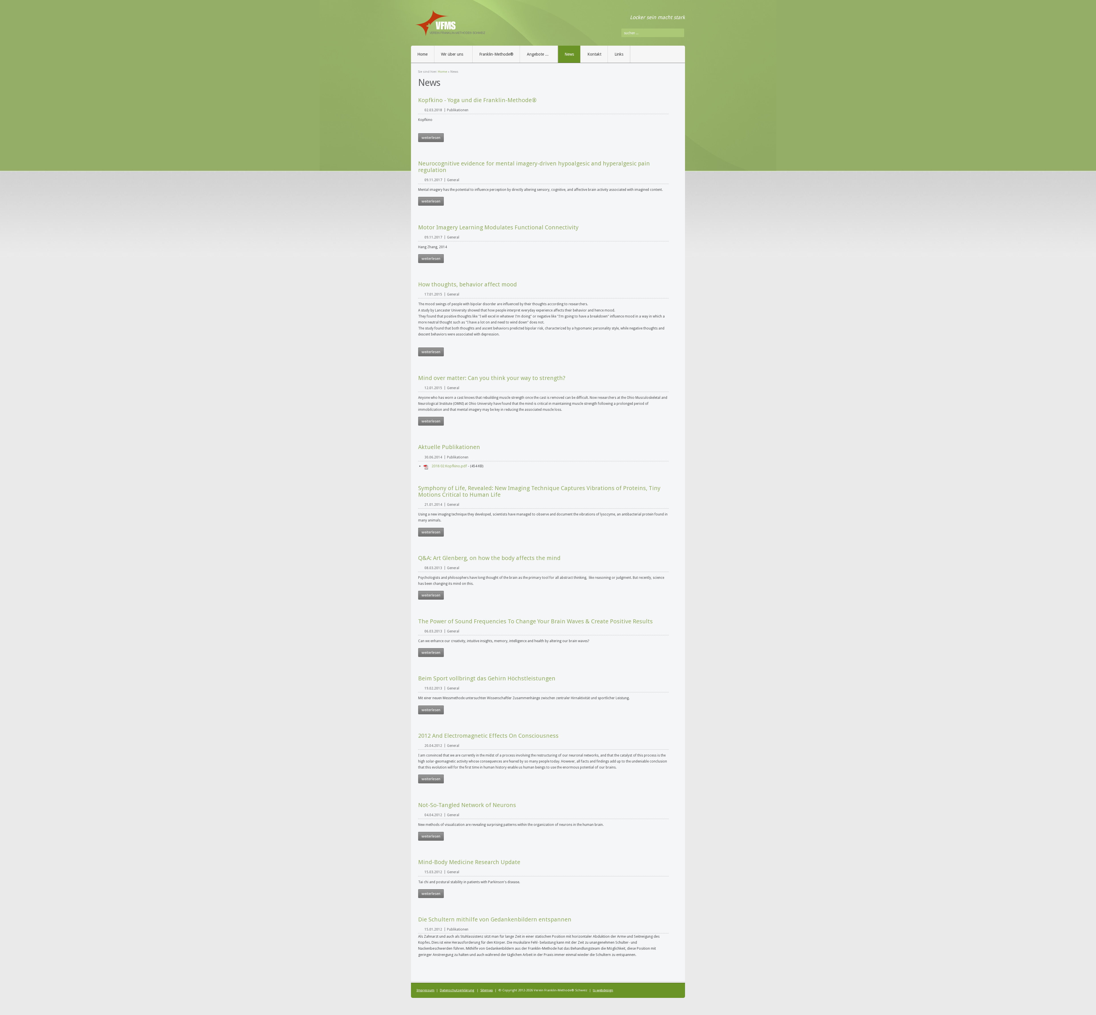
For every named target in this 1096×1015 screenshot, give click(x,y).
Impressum (425, 990)
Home (442, 72)
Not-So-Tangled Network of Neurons (467, 805)
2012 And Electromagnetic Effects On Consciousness (488, 735)
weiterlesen (431, 138)
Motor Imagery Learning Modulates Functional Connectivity (498, 227)
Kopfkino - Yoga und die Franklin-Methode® (477, 100)
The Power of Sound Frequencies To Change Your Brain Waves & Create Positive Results (535, 621)
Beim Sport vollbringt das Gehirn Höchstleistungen (486, 678)
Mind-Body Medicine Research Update (469, 862)
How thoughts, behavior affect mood (467, 284)
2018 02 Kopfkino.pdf (449, 466)
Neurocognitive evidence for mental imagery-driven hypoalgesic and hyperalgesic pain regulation (534, 166)
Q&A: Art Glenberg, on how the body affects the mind (489, 558)
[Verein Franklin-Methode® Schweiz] (476, 25)
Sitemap (486, 990)
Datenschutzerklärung (457, 990)
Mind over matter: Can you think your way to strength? (491, 378)
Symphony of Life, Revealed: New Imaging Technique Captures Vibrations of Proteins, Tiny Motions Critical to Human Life (539, 491)
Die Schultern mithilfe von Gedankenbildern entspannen (494, 919)
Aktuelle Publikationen (449, 447)
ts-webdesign (603, 990)
